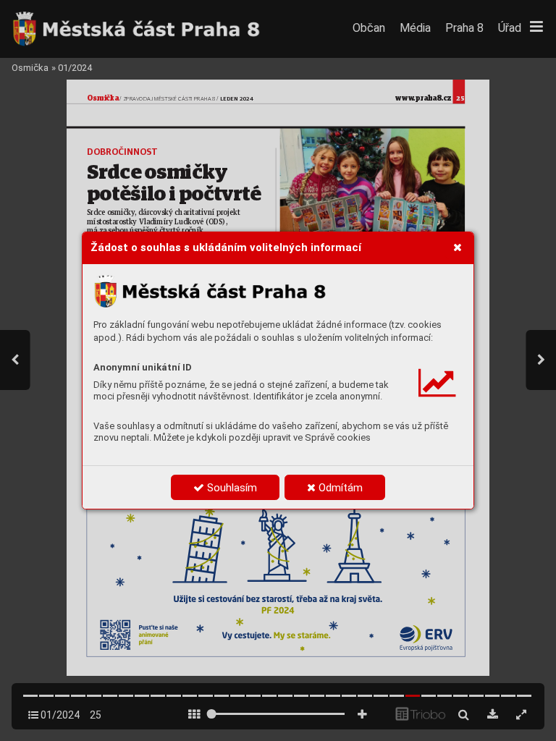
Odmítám (339, 487)
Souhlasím (230, 487)
